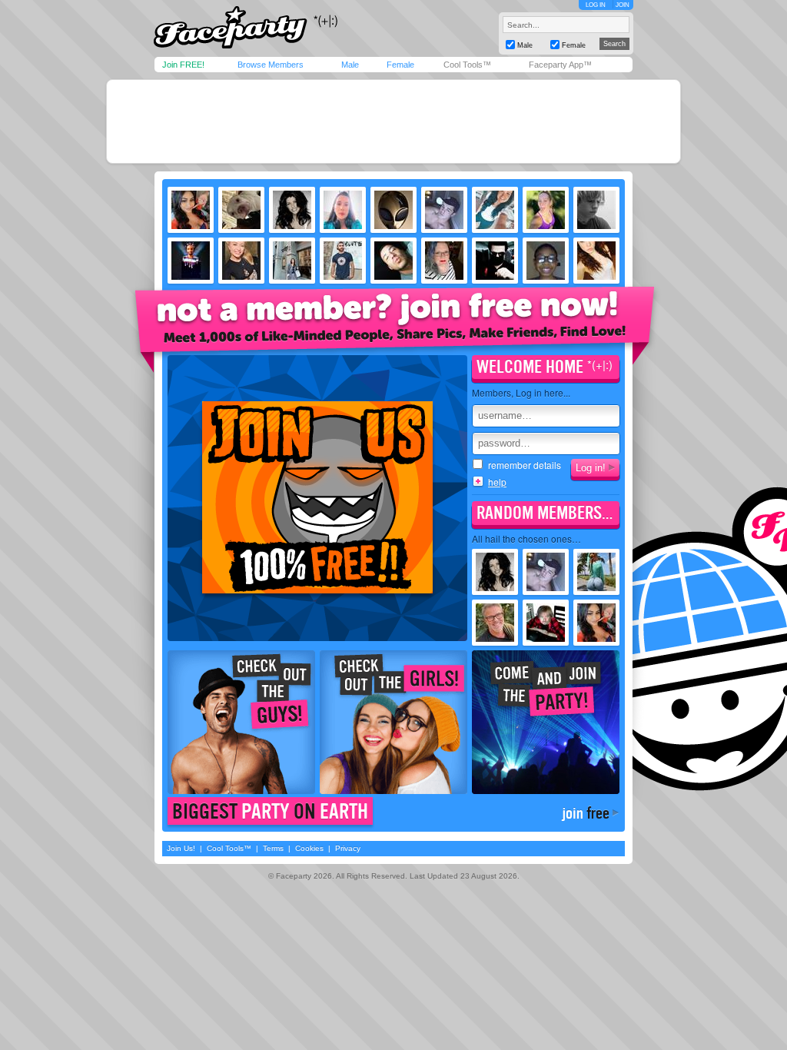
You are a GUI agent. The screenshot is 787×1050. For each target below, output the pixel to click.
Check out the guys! (241, 722)
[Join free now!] (395, 328)
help (497, 481)
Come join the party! (545, 722)
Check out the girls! (393, 722)
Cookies (309, 848)
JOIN (622, 5)
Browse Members (270, 64)
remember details (524, 465)
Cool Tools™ (467, 64)
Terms (273, 848)
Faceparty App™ (560, 64)
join (585, 813)
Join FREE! (183, 64)
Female (400, 64)
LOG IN (596, 5)
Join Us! (181, 848)
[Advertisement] (393, 121)
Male (350, 64)
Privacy (347, 848)
